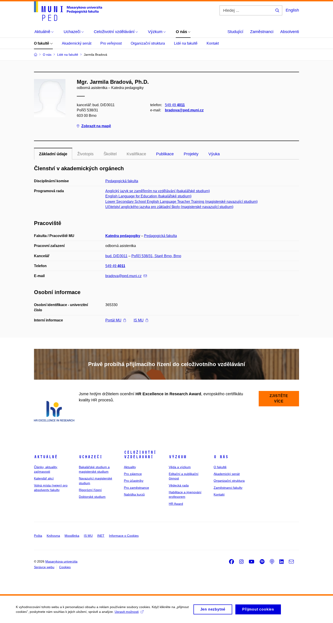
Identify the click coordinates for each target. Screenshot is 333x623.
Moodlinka (72, 535)
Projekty (191, 154)
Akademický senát (76, 43)
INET (100, 535)
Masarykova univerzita (61, 561)
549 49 (175, 105)
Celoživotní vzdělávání (140, 454)
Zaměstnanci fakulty (228, 487)
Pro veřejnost (111, 43)
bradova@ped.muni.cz (184, 110)
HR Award (176, 504)
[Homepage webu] (68, 11)
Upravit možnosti (127, 611)
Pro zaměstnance (136, 487)
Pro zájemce (133, 474)
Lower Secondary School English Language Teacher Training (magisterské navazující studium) (181, 202)
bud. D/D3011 (116, 256)
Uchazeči (90, 456)
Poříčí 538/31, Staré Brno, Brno (156, 256)
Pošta (38, 535)
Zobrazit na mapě (96, 126)
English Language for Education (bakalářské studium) (148, 196)
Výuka (214, 154)
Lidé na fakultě (186, 43)
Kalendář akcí (44, 478)
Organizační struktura (148, 43)
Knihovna (53, 535)
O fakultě (42, 43)
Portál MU (113, 320)
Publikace (165, 154)
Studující (235, 31)
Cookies (65, 567)
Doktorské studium (92, 496)
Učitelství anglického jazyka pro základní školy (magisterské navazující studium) (169, 207)
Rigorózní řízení (90, 490)
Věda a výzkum (180, 467)
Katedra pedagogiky (122, 236)
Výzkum (177, 456)
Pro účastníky (133, 480)
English (292, 10)
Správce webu (44, 567)
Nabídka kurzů (134, 494)
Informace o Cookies (124, 535)
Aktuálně (46, 456)
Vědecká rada (179, 485)
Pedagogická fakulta (121, 181)
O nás (221, 456)
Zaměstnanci (261, 31)
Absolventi (289, 31)
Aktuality (130, 467)
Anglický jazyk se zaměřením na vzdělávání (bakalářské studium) (157, 191)
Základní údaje (53, 154)
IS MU (139, 320)
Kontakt (213, 43)
